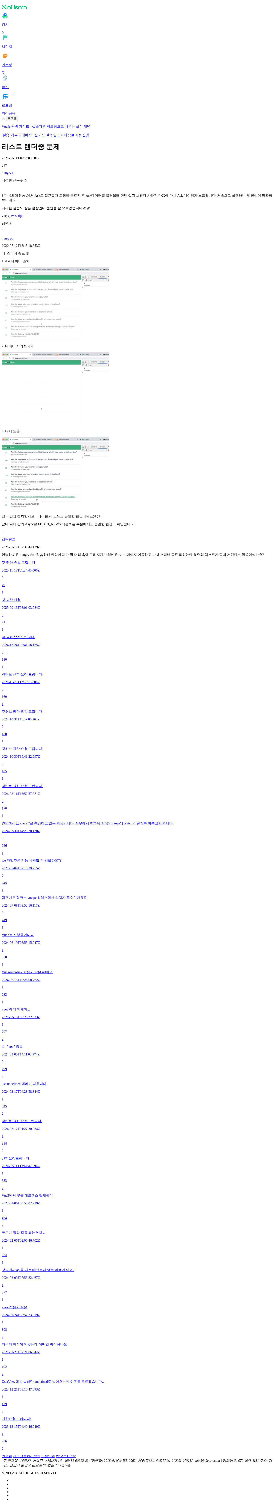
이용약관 (48, 1456)
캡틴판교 (8, 539)
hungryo (7, 173)
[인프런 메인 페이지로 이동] (137, 7)
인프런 (7, 1456)
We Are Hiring (66, 1456)
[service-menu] (3, 119)
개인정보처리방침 (26, 1456)
